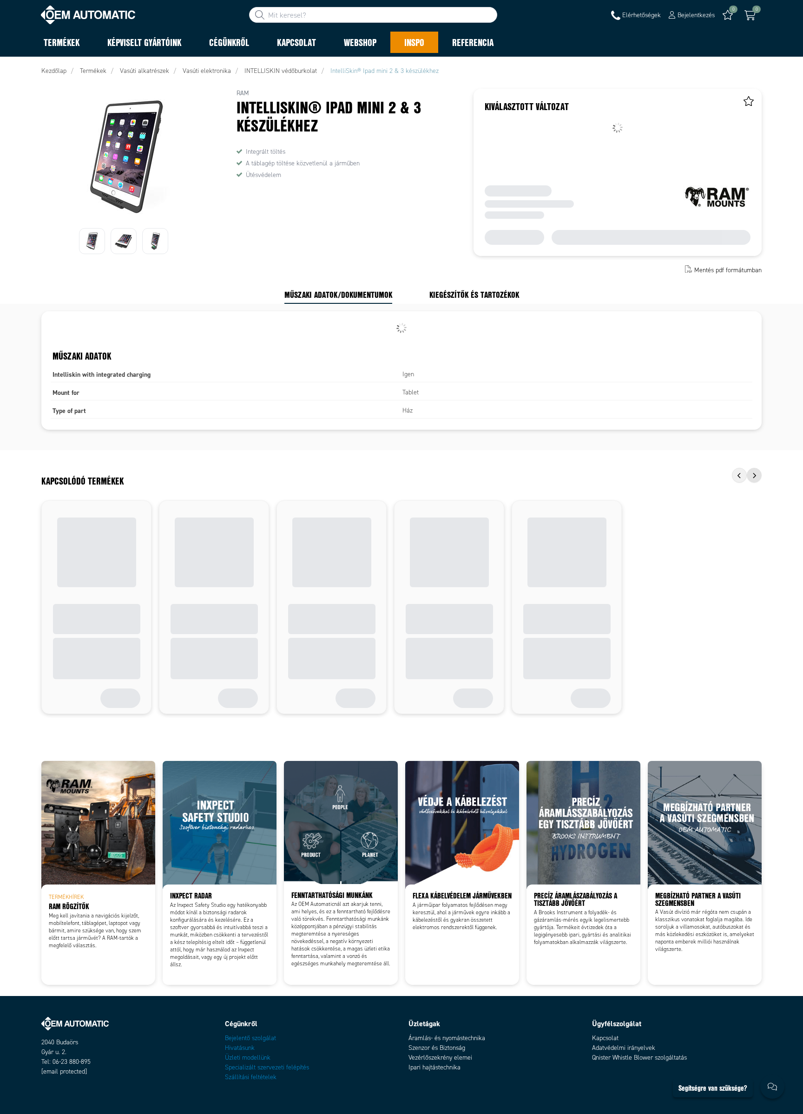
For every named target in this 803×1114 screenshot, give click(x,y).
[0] (750, 15)
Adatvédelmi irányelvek (623, 1048)
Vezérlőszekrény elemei (440, 1058)
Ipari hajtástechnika (434, 1067)
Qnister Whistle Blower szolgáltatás (639, 1058)
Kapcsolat (605, 1038)
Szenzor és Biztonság (436, 1048)
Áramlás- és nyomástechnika (446, 1038)
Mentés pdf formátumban (728, 270)
